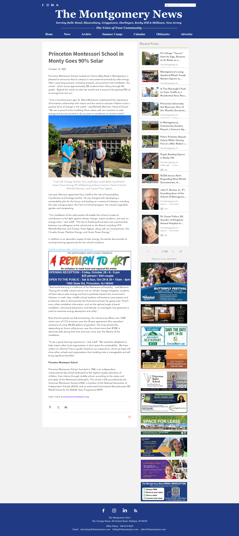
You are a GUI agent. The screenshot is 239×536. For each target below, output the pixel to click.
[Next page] (173, 251)
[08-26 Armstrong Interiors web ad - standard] (164, 314)
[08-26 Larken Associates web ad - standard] (164, 425)
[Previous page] (155, 251)
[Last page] (181, 251)
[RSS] (57, 5)
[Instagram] (47, 5)
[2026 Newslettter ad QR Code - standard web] (164, 491)
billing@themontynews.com (125, 529)
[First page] (148, 251)
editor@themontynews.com (153, 529)
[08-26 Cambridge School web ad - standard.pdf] (164, 469)
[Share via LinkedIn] (65, 407)
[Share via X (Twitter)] (58, 407)
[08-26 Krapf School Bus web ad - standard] (164, 447)
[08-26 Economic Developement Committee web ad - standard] (164, 336)
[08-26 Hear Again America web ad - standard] (164, 403)
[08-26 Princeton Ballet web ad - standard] (164, 381)
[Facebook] (42, 5)
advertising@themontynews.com (95, 529)
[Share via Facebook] (50, 407)
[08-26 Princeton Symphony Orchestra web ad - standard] (164, 359)
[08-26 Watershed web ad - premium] (164, 281)
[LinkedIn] (52, 5)
